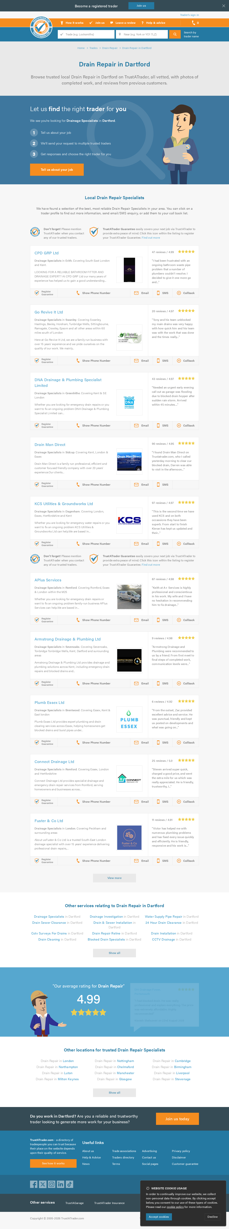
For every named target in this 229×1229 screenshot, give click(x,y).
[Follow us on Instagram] (51, 1184)
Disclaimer (179, 1157)
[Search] (175, 34)
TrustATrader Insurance (109, 1203)
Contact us (149, 1157)
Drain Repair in (57, 1060)
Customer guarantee (185, 1164)
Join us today (177, 1118)
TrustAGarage (74, 1203)
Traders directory (123, 1157)
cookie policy (175, 1207)
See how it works (53, 1163)
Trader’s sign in (189, 15)
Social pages (150, 1164)
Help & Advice (91, 1157)
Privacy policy (181, 1151)
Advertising (149, 1151)
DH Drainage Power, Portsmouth (148, 986)
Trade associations (124, 1151)
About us (88, 1151)
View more (115, 878)
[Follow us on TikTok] (69, 1184)
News (86, 1164)
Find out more (151, 237)
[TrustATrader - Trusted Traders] (41, 21)
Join (141, 5)
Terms (116, 1164)
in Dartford (57, 916)
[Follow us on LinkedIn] (60, 1184)
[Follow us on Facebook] (34, 1184)
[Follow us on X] (43, 1184)
